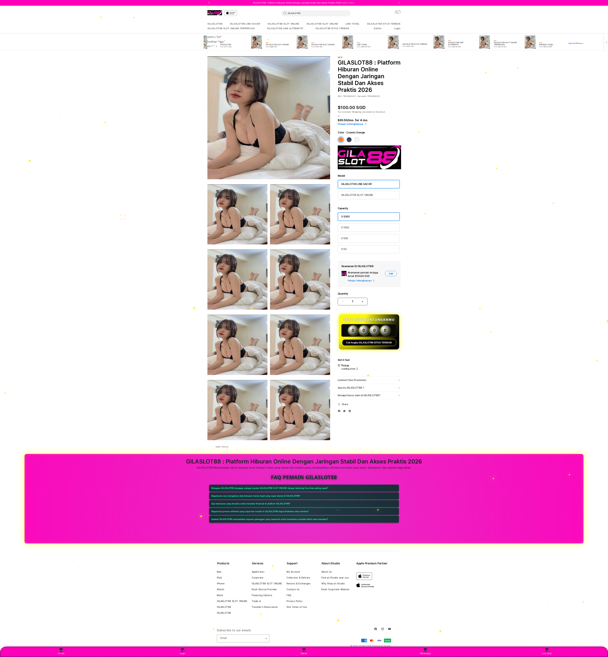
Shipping (356, 112)
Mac (219, 572)
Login (183, 653)
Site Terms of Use (297, 607)
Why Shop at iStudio (333, 583)
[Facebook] (340, 411)
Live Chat (547, 653)
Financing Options (262, 595)
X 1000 (345, 227)
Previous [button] (209, 2)
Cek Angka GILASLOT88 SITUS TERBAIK (369, 342)
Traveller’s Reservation (265, 607)
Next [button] (399, 2)
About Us (326, 572)
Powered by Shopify (381, 646)
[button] (214, 24)
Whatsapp (425, 653)
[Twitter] (345, 411)
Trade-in (256, 601)
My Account (293, 572)
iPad (219, 577)
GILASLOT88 (214, 24)
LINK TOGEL (352, 24)
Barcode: (362, 96)
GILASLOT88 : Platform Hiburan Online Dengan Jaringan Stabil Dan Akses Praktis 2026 (304, 3)
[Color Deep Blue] (349, 139)
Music (220, 595)
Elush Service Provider (264, 589)
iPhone (221, 583)
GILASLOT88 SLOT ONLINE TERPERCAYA (231, 28)
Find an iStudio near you (335, 577)
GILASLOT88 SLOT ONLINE (283, 24)
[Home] (214, 12)
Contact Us (293, 589)
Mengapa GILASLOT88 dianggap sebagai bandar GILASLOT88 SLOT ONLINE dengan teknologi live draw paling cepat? (269, 488)
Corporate (257, 577)
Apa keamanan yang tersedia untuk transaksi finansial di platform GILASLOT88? (250, 504)
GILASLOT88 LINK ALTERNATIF (285, 28)
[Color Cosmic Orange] (341, 140)
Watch (220, 589)
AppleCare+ (258, 572)
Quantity (343, 293)
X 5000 (345, 216)
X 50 (344, 249)
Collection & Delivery (298, 577)
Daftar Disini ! (348, 3)
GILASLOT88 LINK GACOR (245, 24)
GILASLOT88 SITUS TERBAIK (384, 24)
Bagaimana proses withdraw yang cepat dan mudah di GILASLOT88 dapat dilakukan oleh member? (260, 511)
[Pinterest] (350, 411)
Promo (61, 653)
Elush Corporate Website (335, 589)
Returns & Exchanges (298, 583)
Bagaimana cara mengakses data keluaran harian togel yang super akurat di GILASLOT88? (255, 496)
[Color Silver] (356, 139)
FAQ (289, 595)
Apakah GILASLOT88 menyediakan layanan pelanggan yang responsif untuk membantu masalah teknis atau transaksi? (269, 519)
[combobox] (316, 13)
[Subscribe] (265, 638)
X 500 (344, 238)
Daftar (304, 653)
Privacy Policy (295, 601)
